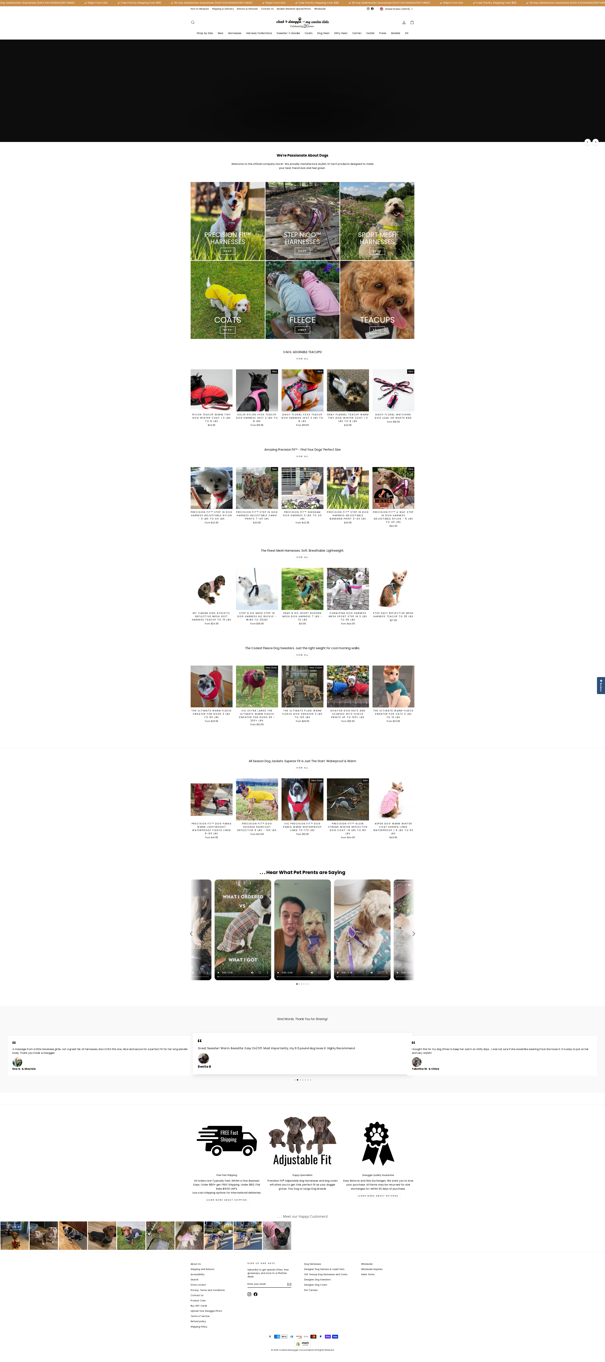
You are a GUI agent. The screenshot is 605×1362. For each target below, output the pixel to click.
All (406, 33)
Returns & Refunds (247, 8)
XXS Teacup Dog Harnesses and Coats (326, 1274)
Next (413, 933)
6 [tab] (308, 984)
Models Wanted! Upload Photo (294, 8)
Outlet (370, 33)
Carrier (357, 33)
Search (194, 1279)
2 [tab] (299, 984)
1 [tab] (297, 984)
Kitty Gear (341, 33)
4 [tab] (304, 984)
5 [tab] (306, 984)
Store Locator (198, 1284)
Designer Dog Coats (315, 1284)
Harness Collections (259, 33)
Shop (377, 251)
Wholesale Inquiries (372, 1269)
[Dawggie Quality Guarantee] (378, 1144)
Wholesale (320, 8)
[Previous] (588, 142)
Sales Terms (368, 1274)
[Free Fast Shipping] (227, 1144)
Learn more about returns (378, 1196)
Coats (308, 33)
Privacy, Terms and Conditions (208, 1290)
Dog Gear (323, 33)
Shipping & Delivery (223, 8)
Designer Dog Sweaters (317, 1279)
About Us (196, 1264)
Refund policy (198, 1321)
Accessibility (198, 1274)
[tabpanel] (302, 930)
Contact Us (267, 8)
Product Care (198, 1300)
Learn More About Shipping (226, 1200)
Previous (192, 933)
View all (302, 358)
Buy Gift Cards (199, 1305)
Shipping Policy (199, 1326)
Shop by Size (205, 33)
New (220, 33)
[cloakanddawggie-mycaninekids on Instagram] (249, 1294)
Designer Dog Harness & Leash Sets (324, 1269)
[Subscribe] (289, 1284)
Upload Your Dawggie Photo (206, 1311)
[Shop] (228, 221)
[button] (14, 1235)
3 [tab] (302, 984)
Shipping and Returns (202, 1269)
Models (395, 33)
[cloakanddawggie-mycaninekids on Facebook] (255, 1294)
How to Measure (200, 8)
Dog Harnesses (312, 1264)
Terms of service (200, 1316)
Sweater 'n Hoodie (288, 33)
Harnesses (235, 33)
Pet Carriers (311, 1290)
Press (382, 33)
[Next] (595, 142)
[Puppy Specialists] (302, 1144)
